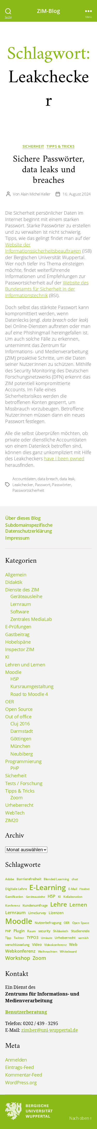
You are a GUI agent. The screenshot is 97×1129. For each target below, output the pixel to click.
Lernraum (20, 604)
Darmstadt (21, 731)
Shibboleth (60, 931)
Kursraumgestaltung (31, 686)
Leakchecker (22, 484)
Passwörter (61, 484)
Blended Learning (56, 879)
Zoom (16, 797)
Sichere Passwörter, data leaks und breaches (48, 170)
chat (75, 879)
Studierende (80, 931)
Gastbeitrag (17, 634)
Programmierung (23, 761)
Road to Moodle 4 (29, 694)
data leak (66, 478)
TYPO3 (33, 937)
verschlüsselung (17, 944)
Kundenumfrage (35, 905)
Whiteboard (68, 951)
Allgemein (15, 574)
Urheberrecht (19, 805)
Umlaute (46, 938)
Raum (31, 931)
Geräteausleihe (26, 596)
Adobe (9, 879)
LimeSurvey (37, 912)
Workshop (17, 957)
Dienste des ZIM (22, 589)
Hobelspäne (18, 642)
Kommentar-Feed (23, 1075)
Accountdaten (24, 478)
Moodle (13, 672)
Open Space (80, 923)
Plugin (19, 930)
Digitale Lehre (16, 888)
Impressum (17, 538)
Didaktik (13, 582)
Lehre (58, 904)
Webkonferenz (20, 951)
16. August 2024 (77, 194)
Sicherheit (33, 146)
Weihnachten (47, 951)
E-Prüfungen (18, 626)
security (44, 931)
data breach (48, 478)
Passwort (42, 484)
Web (73, 944)
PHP (14, 768)
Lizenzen (56, 912)
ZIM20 (11, 820)
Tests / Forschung (23, 783)
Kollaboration (73, 896)
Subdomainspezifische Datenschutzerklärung (28, 528)
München (20, 746)
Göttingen (20, 738)
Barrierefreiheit (29, 879)
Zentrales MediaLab (31, 619)
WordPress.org (21, 1082)
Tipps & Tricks (60, 146)
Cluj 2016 (20, 723)
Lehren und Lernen (25, 664)
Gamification (14, 896)
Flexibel (84, 889)
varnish (83, 938)
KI (7, 657)
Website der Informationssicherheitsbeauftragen (43, 248)
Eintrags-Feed (19, 1067)
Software (19, 611)
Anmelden (16, 1060)
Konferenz (12, 905)
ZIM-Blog (48, 11)
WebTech (15, 813)
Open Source (19, 709)
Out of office (18, 716)
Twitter (19, 938)
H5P (14, 679)
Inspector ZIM (19, 649)
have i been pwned (64, 458)
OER (9, 701)
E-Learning (47, 887)
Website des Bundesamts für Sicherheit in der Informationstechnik (46, 289)
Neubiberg (21, 754)
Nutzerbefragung (48, 922)
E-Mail (72, 889)
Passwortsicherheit (28, 490)
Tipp (8, 938)
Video (37, 944)
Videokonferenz (55, 945)
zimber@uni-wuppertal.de (49, 1030)
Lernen (78, 904)
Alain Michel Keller (35, 194)
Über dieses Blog (22, 518)
